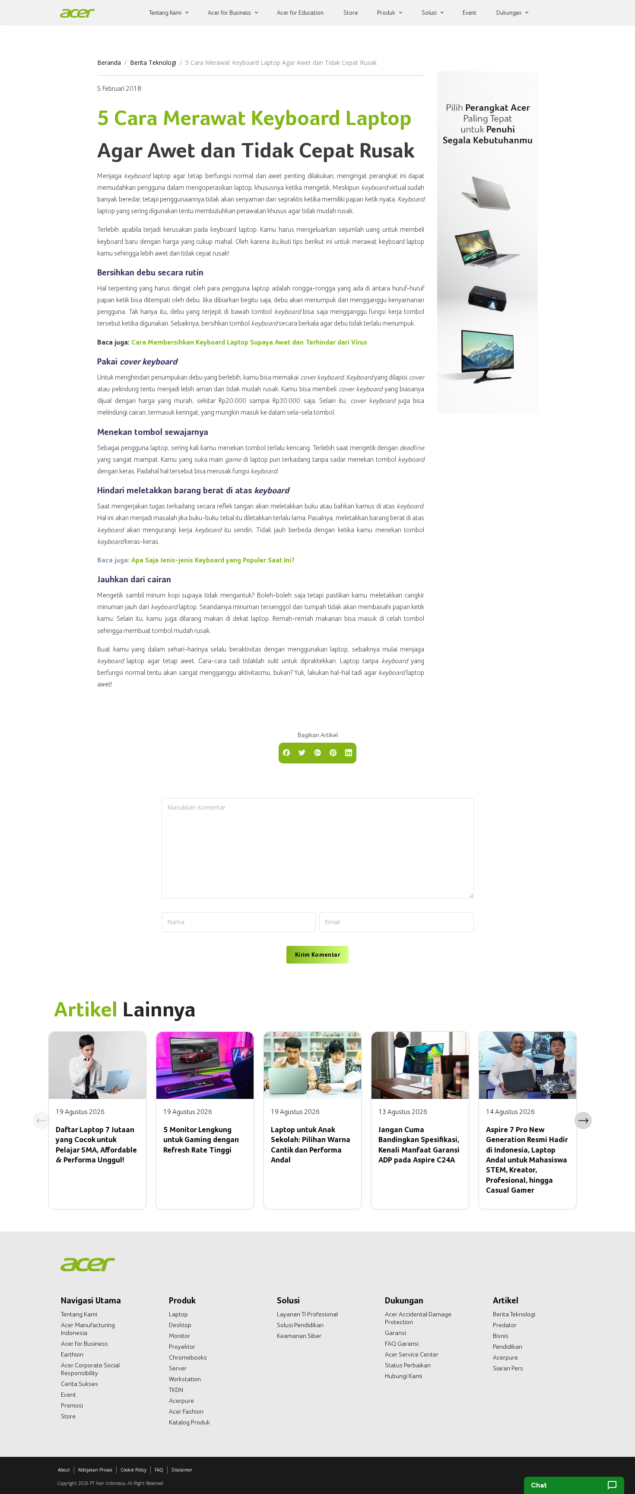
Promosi (72, 1405)
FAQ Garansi (402, 1343)
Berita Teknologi (153, 62)
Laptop (178, 1314)
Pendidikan (507, 1346)
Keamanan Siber (299, 1336)
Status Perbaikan (408, 1365)
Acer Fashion (186, 1411)
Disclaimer (181, 1470)
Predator (505, 1325)
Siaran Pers (508, 1368)
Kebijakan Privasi (95, 1470)
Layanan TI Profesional (307, 1314)
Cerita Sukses (79, 1384)
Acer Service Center (411, 1354)
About (64, 1470)
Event (68, 1394)
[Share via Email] (317, 752)
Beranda (109, 62)
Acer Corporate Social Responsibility (90, 1369)
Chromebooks (188, 1357)
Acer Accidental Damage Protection (418, 1318)
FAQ (159, 1470)
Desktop (180, 1325)
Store (68, 1416)
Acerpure (181, 1401)
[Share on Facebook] (286, 752)
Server (178, 1368)
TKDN (176, 1390)
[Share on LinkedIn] (348, 752)
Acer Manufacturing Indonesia (88, 1329)
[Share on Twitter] (301, 752)
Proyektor (182, 1346)
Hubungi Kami (403, 1376)
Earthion (72, 1354)
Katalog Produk (189, 1422)
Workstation (185, 1379)
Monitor (179, 1336)
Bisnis (500, 1336)
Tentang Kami (79, 1314)
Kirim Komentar (317, 954)
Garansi (395, 1333)
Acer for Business (84, 1343)
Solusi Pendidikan (300, 1325)
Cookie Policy (133, 1470)
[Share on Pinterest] (333, 752)
